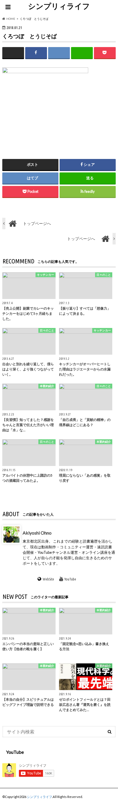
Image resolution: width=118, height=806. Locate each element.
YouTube (70, 579)
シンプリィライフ (59, 6)
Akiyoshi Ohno (37, 532)
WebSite (48, 579)
